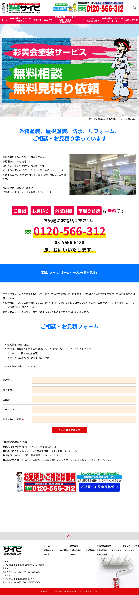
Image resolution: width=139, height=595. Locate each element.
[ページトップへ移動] (69, 536)
